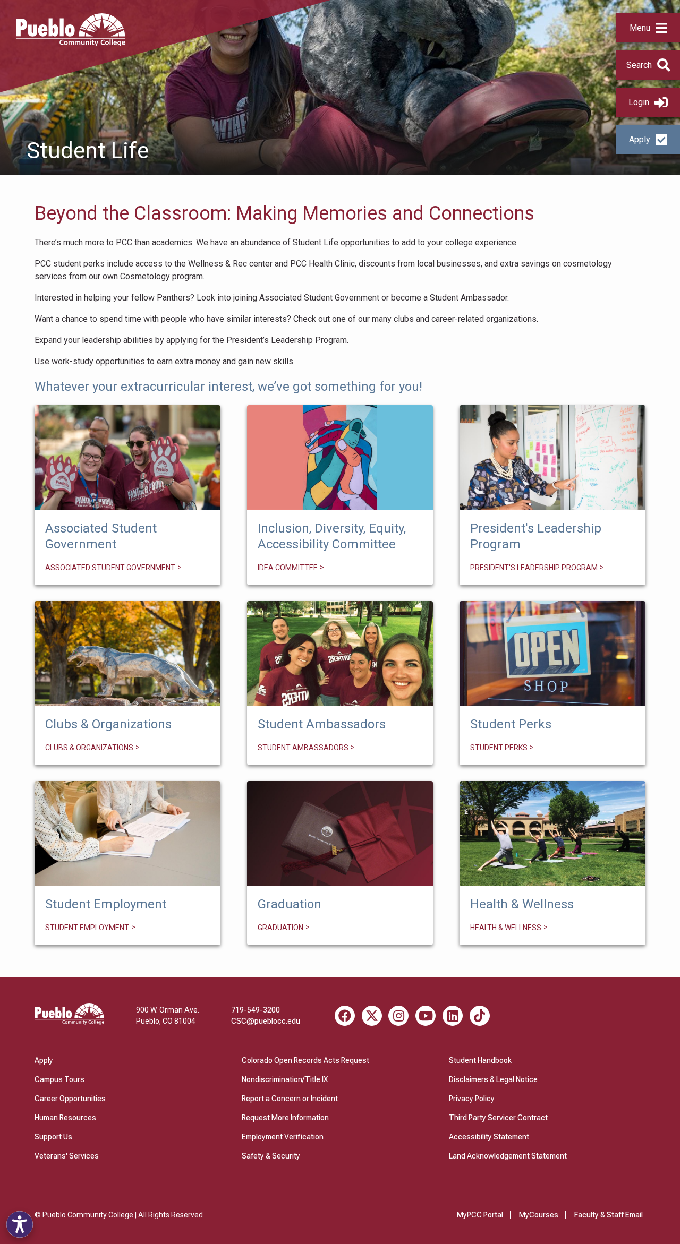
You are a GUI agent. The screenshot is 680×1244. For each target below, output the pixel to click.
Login (638, 102)
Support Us (53, 1137)
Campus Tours (59, 1079)
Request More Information (285, 1117)
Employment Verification (283, 1137)
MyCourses (538, 1215)
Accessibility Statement (489, 1137)
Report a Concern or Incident (290, 1098)
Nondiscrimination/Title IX (285, 1079)
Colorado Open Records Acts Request (305, 1060)
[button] (648, 27)
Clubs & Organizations (127, 653)
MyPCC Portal (480, 1215)
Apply (639, 139)
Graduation (340, 833)
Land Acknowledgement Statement (508, 1156)
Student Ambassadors (340, 653)
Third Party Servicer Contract (498, 1117)
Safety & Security (271, 1156)
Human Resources (65, 1117)
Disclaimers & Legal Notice (493, 1079)
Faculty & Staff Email (608, 1215)
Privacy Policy (472, 1098)
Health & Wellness (553, 833)
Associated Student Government (127, 457)
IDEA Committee (340, 457)
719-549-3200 (255, 1010)
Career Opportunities (70, 1098)
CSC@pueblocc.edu (265, 1021)
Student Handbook (480, 1060)
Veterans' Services (67, 1156)
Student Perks (552, 653)
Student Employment (127, 833)
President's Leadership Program (552, 457)
